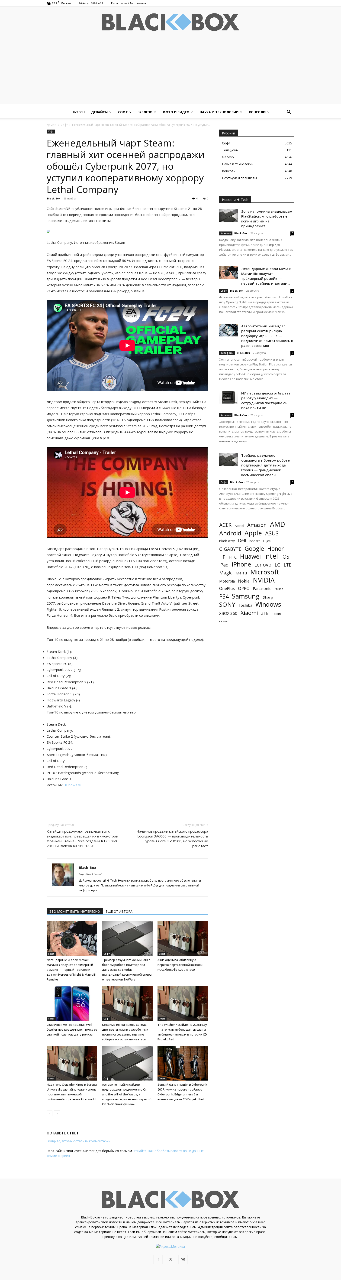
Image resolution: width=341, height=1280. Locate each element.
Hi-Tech (78, 112)
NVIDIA (264, 580)
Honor (275, 548)
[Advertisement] (170, 71)
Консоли (257, 112)
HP (222, 556)
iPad (223, 564)
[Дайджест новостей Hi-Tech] (170, 22)
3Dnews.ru (72, 784)
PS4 (224, 596)
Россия (277, 614)
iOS (285, 556)
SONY (227, 604)
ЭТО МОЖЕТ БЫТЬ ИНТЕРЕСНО (74, 911)
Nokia (244, 581)
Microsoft (264, 572)
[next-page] (57, 1113)
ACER (225, 524)
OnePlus (227, 588)
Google (254, 548)
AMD (277, 524)
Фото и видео (176, 112)
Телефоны (227, 353)
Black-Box (53, 198)
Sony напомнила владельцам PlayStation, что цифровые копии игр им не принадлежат (266, 218)
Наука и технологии (219, 112)
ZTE (264, 613)
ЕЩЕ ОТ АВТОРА (119, 911)
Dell (242, 540)
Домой (51, 125)
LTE (287, 564)
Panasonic (262, 588)
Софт (123, 112)
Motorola (227, 581)
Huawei (250, 556)
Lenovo (262, 564)
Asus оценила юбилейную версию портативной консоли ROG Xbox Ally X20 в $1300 (180, 965)
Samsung (246, 596)
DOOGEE (254, 541)
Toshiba (245, 605)
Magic (225, 572)
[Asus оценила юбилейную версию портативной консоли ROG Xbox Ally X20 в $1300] (183, 938)
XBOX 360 (228, 613)
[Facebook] (158, 1259)
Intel (271, 556)
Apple (253, 533)
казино (224, 621)
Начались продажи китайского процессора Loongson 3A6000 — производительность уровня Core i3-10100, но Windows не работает (172, 838)
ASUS (272, 533)
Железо (145, 112)
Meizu (241, 572)
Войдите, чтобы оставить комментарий (78, 1141)
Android (230, 533)
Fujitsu (267, 541)
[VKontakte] (183, 1259)
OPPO (244, 588)
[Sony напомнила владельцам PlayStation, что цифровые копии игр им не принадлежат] (228, 215)
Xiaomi (249, 612)
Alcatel (239, 526)
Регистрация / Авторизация (128, 3)
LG (277, 564)
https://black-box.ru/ (90, 874)
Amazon (257, 524)
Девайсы (99, 112)
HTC (233, 557)
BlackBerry (227, 541)
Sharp (268, 597)
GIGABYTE (230, 549)
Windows (268, 604)
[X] (170, 1259)
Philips (278, 589)
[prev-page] (49, 1113)
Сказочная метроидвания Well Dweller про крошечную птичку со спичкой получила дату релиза (72, 1029)
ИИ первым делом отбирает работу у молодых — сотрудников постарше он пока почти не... (266, 400)
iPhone (241, 564)
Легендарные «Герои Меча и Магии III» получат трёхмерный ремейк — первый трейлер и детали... (266, 276)
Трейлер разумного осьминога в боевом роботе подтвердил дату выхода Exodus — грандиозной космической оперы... (265, 465)
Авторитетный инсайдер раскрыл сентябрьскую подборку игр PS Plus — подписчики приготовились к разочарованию (267, 336)
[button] (288, 112)
